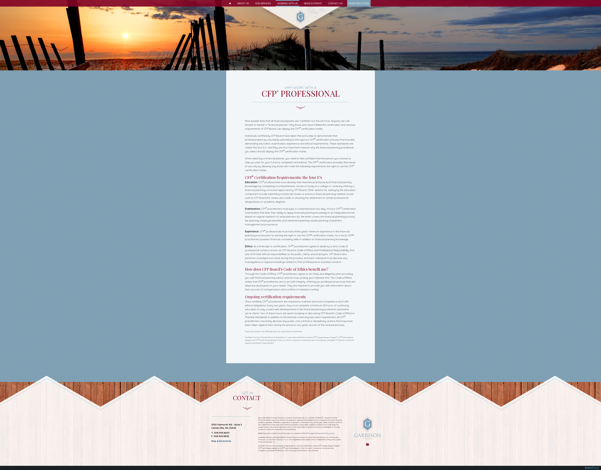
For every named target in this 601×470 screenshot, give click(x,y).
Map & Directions (221, 441)
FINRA (302, 433)
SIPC (307, 433)
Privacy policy (329, 433)
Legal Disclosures (316, 433)
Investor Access (359, 3)
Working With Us (287, 3)
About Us (243, 3)
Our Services (263, 3)
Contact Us (335, 3)
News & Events (313, 3)
